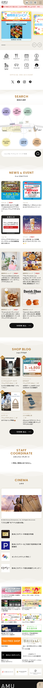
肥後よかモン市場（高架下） (17, 111)
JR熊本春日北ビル (28, 111)
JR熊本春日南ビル (6, 111)
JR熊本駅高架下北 (23, 142)
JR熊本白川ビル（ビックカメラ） (37, 142)
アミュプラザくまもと (6, 142)
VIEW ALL (21, 325)
